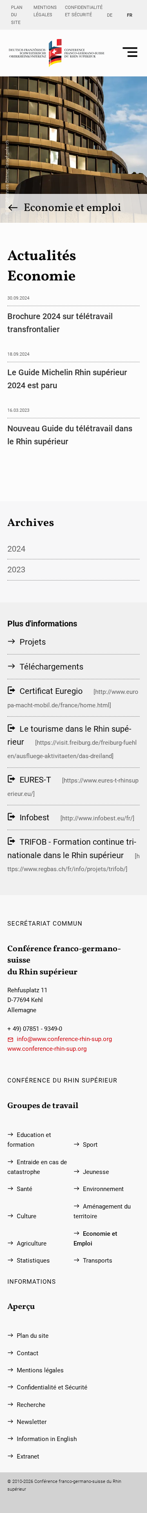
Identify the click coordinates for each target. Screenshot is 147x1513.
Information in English (47, 1439)
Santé (24, 1189)
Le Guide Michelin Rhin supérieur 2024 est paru (67, 378)
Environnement (103, 1189)
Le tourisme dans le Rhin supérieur (69, 735)
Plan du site (16, 14)
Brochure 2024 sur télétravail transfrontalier (60, 322)
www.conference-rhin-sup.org (47, 1048)
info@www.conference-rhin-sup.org (64, 1039)
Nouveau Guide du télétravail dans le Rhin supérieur (69, 435)
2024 (16, 549)
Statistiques (33, 1260)
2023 (16, 569)
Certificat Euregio (51, 691)
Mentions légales (45, 10)
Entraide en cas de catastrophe (37, 1167)
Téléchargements (51, 667)
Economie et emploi (72, 208)
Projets (33, 642)
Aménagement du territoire (102, 1211)
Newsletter (32, 1422)
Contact (27, 1353)
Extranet (28, 1456)
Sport (90, 1144)
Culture (26, 1216)
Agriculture (32, 1243)
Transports (97, 1260)
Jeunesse (96, 1172)
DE (109, 15)
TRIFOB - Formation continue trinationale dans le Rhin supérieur (71, 848)
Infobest (34, 817)
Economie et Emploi (95, 1238)
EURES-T (35, 780)
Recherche (31, 1405)
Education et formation (29, 1139)
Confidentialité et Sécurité (83, 10)
